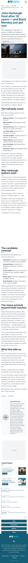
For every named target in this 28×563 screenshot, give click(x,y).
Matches (14, 528)
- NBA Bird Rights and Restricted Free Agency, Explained (13, 491)
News (7, 5)
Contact (14, 557)
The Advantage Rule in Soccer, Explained (8, 470)
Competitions (14, 524)
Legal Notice (5, 556)
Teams (14, 532)
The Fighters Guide (14, 560)
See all (25, 517)
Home (3, 5)
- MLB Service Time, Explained (11, 507)
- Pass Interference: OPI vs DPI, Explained (13, 496)
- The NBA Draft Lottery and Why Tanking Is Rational (14, 513)
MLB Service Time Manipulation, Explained (8, 481)
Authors (22, 556)
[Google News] (14, 541)
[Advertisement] (14, 69)
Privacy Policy (14, 556)
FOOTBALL (14, 5)
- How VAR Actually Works (9, 502)
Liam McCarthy (6, 41)
